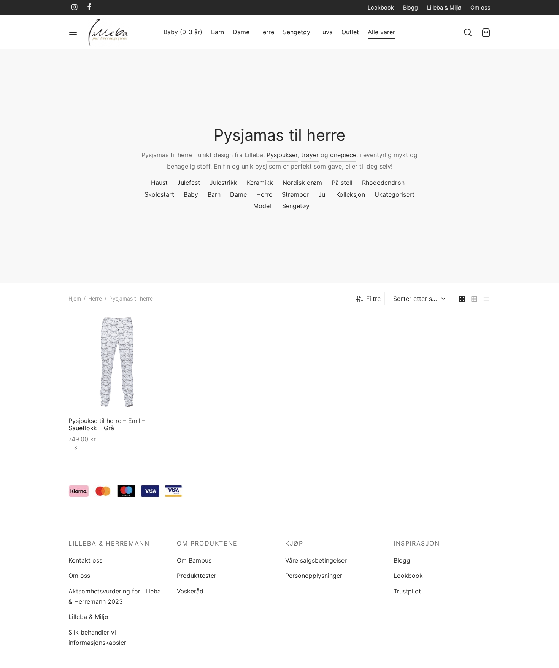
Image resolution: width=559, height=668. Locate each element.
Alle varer (381, 32)
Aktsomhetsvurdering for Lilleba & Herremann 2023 (114, 596)
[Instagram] (74, 7)
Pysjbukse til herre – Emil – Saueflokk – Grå (106, 424)
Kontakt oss (85, 560)
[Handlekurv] (486, 32)
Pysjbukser (282, 155)
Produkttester (196, 575)
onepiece (343, 155)
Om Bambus (194, 560)
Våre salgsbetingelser (316, 560)
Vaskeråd (190, 591)
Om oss (480, 7)
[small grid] (474, 298)
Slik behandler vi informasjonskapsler (97, 637)
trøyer (310, 155)
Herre (266, 32)
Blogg (410, 7)
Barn (217, 32)
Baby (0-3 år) (183, 32)
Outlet (350, 32)
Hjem (74, 298)
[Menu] (73, 32)
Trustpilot (407, 591)
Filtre (373, 298)
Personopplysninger (313, 575)
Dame (241, 32)
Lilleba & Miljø (444, 7)
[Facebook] (89, 7)
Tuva (326, 32)
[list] (486, 298)
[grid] (462, 298)
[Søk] (467, 32)
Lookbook (381, 7)
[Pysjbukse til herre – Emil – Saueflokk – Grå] (116, 362)
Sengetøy (296, 32)
